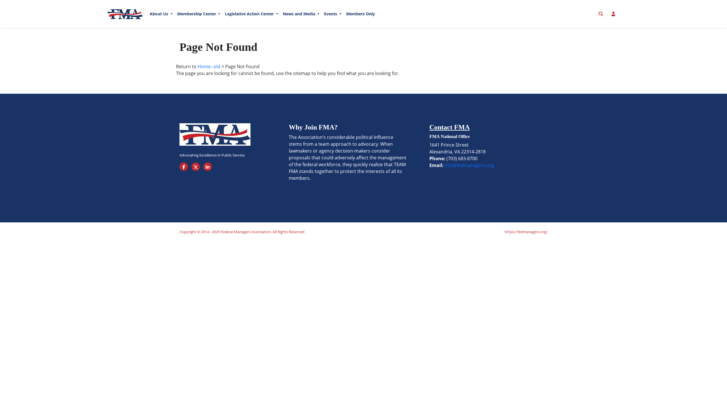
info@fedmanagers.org (469, 165)
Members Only (360, 13)
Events (331, 13)
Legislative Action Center (250, 13)
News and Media (299, 13)
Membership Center (197, 13)
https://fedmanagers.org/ (526, 231)
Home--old (209, 66)
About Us (159, 13)
